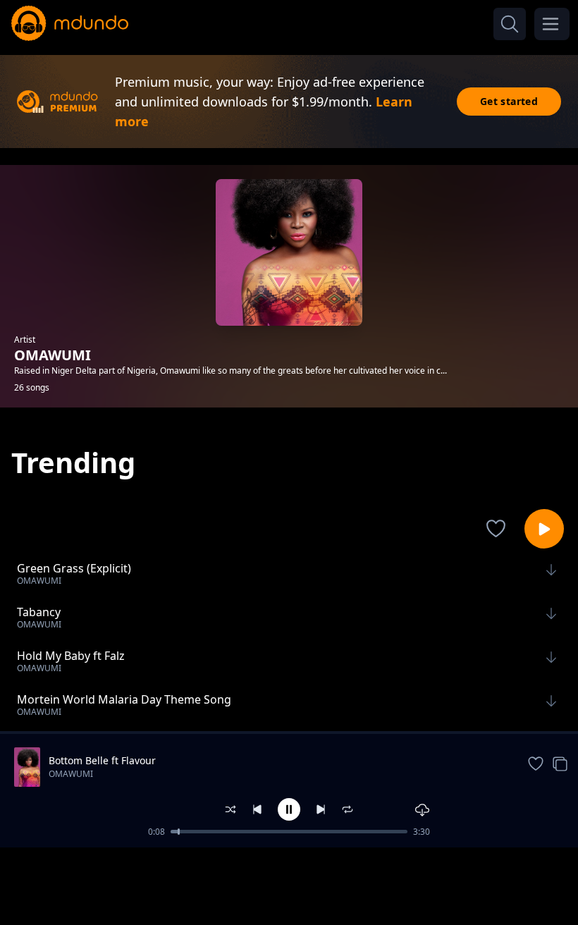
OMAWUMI (71, 774)
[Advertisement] (289, 885)
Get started (509, 101)
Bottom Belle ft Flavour (102, 760)
